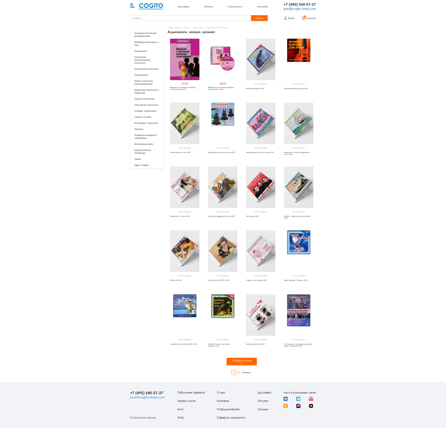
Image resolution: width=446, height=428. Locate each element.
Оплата (208, 6)
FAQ (181, 417)
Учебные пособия (142, 117)
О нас (221, 392)
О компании (235, 6)
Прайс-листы (187, 400)
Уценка (137, 159)
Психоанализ (140, 51)
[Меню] (132, 5)
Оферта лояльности (231, 417)
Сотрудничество (228, 409)
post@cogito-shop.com (300, 9)
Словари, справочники (145, 111)
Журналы (139, 129)
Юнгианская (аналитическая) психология (142, 60)
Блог (181, 409)
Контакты (262, 6)
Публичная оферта (191, 392)
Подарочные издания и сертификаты (145, 136)
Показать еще (242, 360)
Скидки (263, 409)
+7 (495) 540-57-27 (300, 4)
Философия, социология (146, 123)
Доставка (183, 6)
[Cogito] (151, 6)
